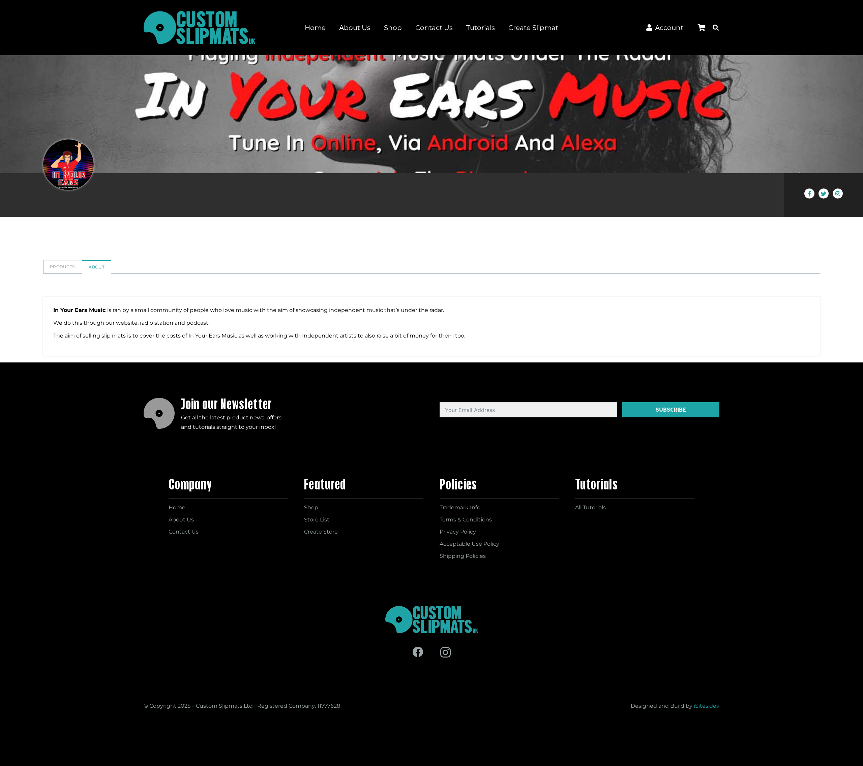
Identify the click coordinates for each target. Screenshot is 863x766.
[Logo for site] (199, 27)
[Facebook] (417, 651)
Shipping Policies (463, 556)
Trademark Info (460, 507)
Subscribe (671, 410)
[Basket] (701, 27)
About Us (181, 519)
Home (177, 507)
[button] (715, 27)
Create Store (321, 532)
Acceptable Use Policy (469, 544)
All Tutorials (590, 507)
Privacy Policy (458, 532)
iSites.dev (706, 706)
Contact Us (184, 532)
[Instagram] (445, 652)
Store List (316, 519)
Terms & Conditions (466, 519)
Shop (311, 507)
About (97, 266)
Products (62, 266)
